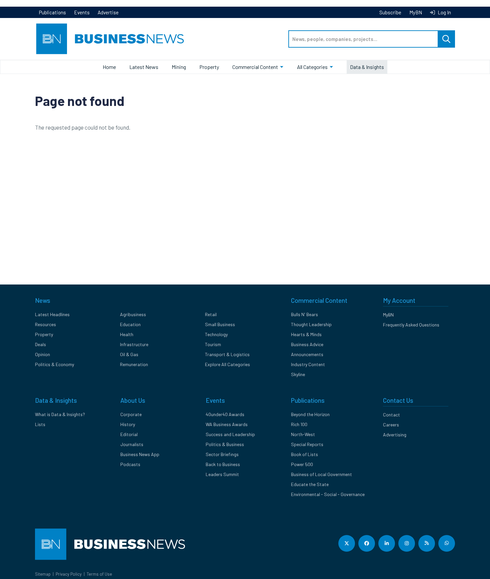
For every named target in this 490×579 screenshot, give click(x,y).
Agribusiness (133, 314)
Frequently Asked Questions (411, 324)
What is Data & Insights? (60, 414)
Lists (40, 424)
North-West (303, 434)
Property (209, 67)
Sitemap (43, 574)
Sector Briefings (222, 454)
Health (126, 334)
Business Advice (307, 344)
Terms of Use (99, 574)
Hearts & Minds (306, 334)
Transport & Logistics (227, 354)
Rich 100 (299, 424)
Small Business (220, 324)
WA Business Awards (227, 424)
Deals (40, 344)
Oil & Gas (129, 354)
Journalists (131, 444)
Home (109, 67)
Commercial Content (255, 67)
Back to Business (223, 464)
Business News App (139, 454)
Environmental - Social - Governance (328, 494)
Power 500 (302, 464)
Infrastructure (134, 344)
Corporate (131, 414)
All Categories (312, 67)
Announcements (307, 354)
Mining (179, 67)
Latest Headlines (52, 314)
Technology (216, 334)
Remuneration (134, 364)
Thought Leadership (311, 324)
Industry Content (308, 364)
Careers (391, 424)
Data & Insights (367, 67)
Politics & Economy (54, 364)
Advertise (108, 12)
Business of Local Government (321, 474)
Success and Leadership (230, 434)
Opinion (42, 354)
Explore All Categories (227, 364)
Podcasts (130, 464)
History (127, 424)
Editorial (129, 434)
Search (446, 39)
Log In (444, 12)
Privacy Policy (69, 574)
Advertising (394, 434)
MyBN (415, 12)
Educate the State (310, 484)
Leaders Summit (222, 474)
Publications (52, 12)
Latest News (143, 67)
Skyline (298, 374)
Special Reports (307, 444)
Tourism (213, 344)
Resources (45, 324)
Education (130, 324)
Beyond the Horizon (310, 414)
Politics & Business (225, 444)
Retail (211, 314)
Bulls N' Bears (304, 314)
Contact (391, 414)
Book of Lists (304, 454)
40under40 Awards (225, 414)
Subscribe (390, 12)
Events (82, 12)
